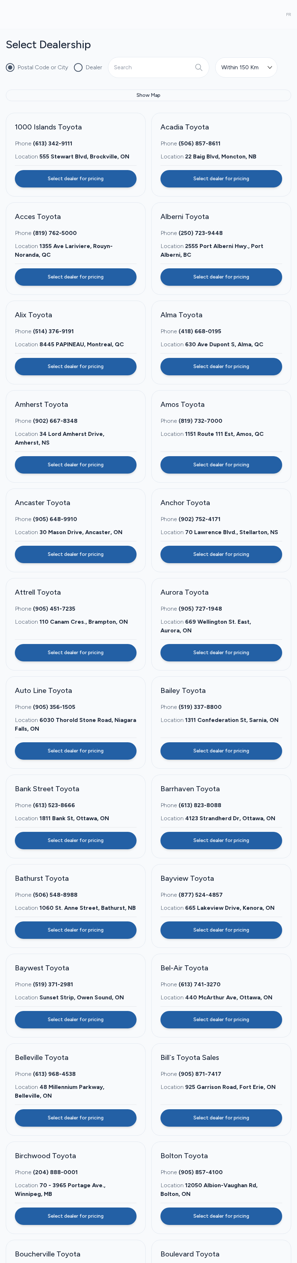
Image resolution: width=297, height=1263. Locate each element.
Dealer (93, 67)
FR (288, 14)
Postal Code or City (42, 67)
